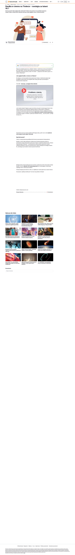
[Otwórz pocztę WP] (58, 1)
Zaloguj (65, 1)
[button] (61, 1)
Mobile (20, 1)
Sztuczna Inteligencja (43, 1)
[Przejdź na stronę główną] (6, 2)
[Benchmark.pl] (13, 2)
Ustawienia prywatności (53, 546)
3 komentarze (45, 42)
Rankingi (36, 1)
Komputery (26, 1)
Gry (50, 1)
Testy (32, 1)
